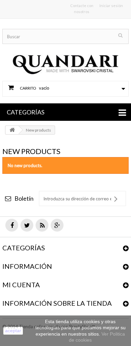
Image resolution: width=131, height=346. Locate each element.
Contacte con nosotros (81, 8)
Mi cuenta (21, 285)
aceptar (13, 330)
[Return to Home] (12, 130)
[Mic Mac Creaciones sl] (65, 58)
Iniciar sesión (111, 5)
